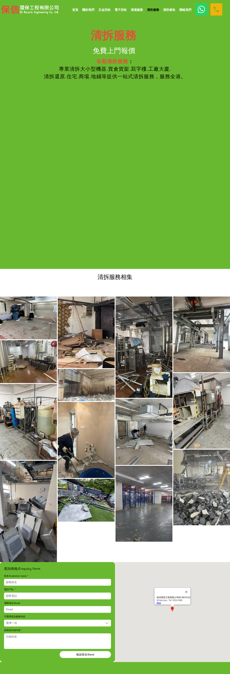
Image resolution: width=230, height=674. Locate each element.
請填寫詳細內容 (13, 630)
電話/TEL (9, 589)
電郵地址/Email (12, 603)
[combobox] (57, 623)
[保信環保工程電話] (216, 9)
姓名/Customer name (16, 576)
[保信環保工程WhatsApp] (201, 9)
